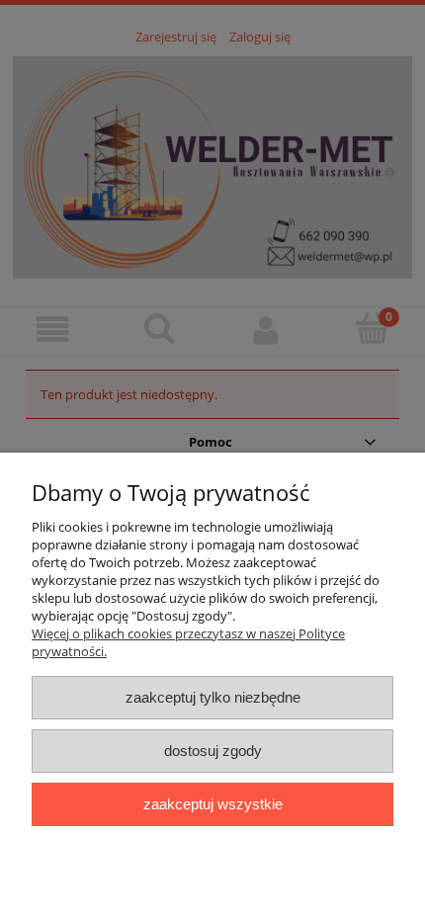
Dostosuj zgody (213, 750)
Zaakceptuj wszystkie (213, 803)
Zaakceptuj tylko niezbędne (213, 697)
